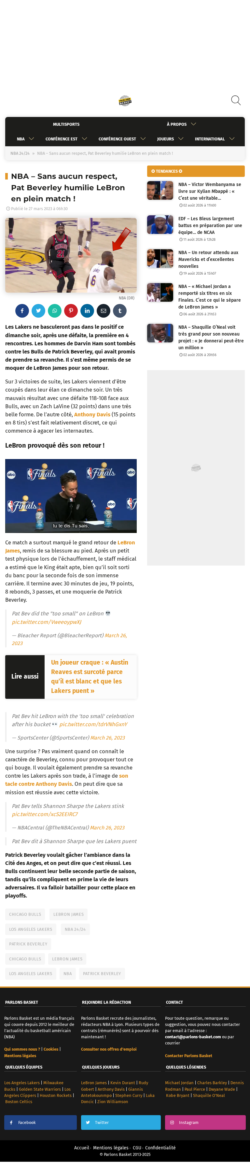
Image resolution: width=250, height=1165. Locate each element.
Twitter (102, 1122)
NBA (20, 139)
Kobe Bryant (177, 1095)
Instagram (189, 1122)
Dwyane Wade (222, 1089)
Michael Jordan (179, 1082)
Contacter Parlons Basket (188, 1055)
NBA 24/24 (20, 153)
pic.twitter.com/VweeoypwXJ (46, 622)
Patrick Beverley (28, 944)
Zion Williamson (112, 1101)
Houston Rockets (56, 1095)
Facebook (27, 1122)
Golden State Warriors (40, 1089)
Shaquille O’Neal (209, 1095)
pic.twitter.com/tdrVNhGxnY (93, 724)
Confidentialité (160, 1148)
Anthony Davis (111, 1089)
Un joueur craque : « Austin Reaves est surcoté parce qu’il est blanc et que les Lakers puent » (89, 676)
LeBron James (68, 914)
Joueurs (165, 139)
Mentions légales (111, 1148)
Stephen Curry (128, 1095)
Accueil (81, 1148)
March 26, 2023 (107, 738)
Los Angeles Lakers (30, 929)
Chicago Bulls (25, 914)
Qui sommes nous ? (22, 1049)
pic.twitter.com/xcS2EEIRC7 (44, 814)
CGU (137, 1148)
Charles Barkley (212, 1082)
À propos (177, 124)
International (210, 139)
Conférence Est (61, 139)
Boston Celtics (18, 1101)
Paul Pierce (195, 1089)
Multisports (66, 124)
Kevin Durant (122, 1082)
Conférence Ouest (117, 139)
